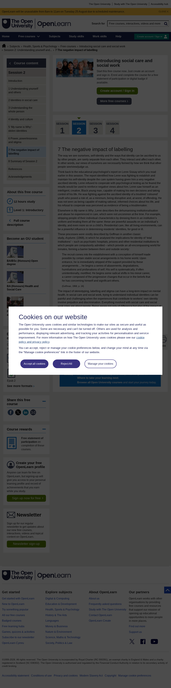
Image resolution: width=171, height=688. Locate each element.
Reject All (66, 363)
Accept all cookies (34, 363)
